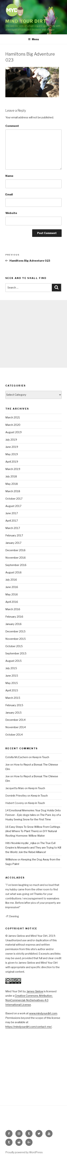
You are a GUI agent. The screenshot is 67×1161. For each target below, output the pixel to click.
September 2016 (15, 565)
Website (11, 213)
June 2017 (11, 513)
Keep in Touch (40, 757)
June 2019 (11, 447)
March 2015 (12, 697)
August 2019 (13, 432)
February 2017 (14, 535)
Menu (35, 39)
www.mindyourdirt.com (43, 1013)
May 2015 (11, 683)
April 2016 (11, 602)
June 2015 (11, 675)
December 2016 (15, 550)
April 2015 (11, 690)
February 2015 (14, 705)
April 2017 (11, 520)
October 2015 (14, 646)
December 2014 (15, 719)
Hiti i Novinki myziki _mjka (20, 843)
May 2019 (11, 454)
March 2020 (12, 425)
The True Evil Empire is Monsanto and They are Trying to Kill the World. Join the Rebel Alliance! (33, 847)
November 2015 (15, 638)
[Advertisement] (33, 334)
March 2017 (12, 528)
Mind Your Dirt (25, 21)
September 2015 (15, 653)
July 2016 (11, 579)
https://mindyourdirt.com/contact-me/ (28, 1026)
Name (9, 176)
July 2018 (11, 476)
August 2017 (13, 506)
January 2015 (13, 712)
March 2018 (12, 491)
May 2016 (11, 594)
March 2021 (12, 417)
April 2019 (11, 461)
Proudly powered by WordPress (24, 1152)
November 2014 (15, 727)
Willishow (11, 859)
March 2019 (12, 469)
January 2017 (13, 543)
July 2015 (11, 668)
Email (9, 194)
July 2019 (11, 439)
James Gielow (34, 991)
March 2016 (12, 609)
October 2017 (14, 498)
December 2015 (15, 631)
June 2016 (11, 587)
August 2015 (13, 661)
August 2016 (13, 572)
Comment (12, 126)
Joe (7, 764)
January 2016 (13, 624)
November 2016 (15, 557)
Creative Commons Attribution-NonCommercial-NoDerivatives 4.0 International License (29, 1000)
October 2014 (14, 734)
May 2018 (11, 484)
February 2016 (14, 616)
